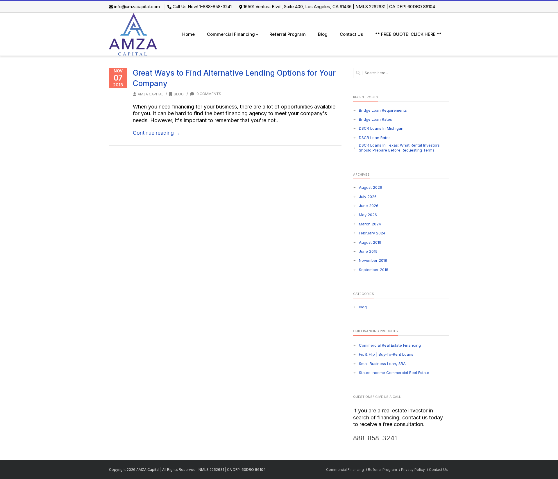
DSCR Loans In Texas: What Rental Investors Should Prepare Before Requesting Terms (399, 147)
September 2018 (373, 269)
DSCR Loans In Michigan (381, 128)
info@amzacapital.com (137, 6)
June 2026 (368, 205)
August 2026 (370, 187)
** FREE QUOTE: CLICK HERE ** (408, 34)
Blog (323, 34)
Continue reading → (156, 133)
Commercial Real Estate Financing (390, 345)
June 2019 (368, 251)
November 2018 (373, 260)
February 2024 (372, 233)
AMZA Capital (151, 94)
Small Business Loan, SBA (382, 363)
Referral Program (287, 34)
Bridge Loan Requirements (383, 110)
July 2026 (368, 196)
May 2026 (368, 214)
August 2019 (370, 242)
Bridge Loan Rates (375, 119)
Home (188, 34)
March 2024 (370, 224)
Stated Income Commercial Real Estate (394, 372)
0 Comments (208, 94)
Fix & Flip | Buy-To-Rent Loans (386, 354)
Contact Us (351, 34)
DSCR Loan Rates (375, 137)
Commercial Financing (231, 34)
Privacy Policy (413, 469)
